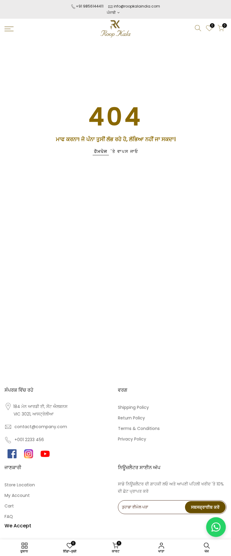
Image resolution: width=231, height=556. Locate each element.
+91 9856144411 (89, 6)
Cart (9, 506)
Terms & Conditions (139, 428)
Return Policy (131, 418)
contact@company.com (40, 427)
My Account (17, 495)
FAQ (9, 516)
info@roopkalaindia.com (137, 6)
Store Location (20, 485)
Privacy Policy (132, 439)
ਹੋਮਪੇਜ (100, 151)
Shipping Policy (133, 407)
